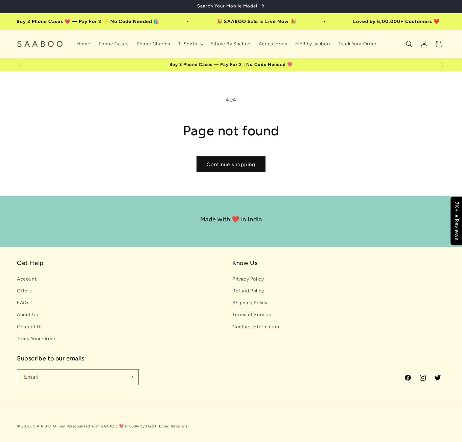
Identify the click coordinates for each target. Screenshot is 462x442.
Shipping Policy (250, 303)
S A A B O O (44, 426)
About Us (27, 314)
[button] (190, 44)
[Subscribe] (130, 377)
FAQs (23, 303)
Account (27, 279)
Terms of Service (252, 314)
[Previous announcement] (19, 65)
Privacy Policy (248, 279)
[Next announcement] (442, 65)
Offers (24, 291)
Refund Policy (248, 291)
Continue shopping (231, 164)
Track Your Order (36, 338)
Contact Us (30, 327)
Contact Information (255, 327)
